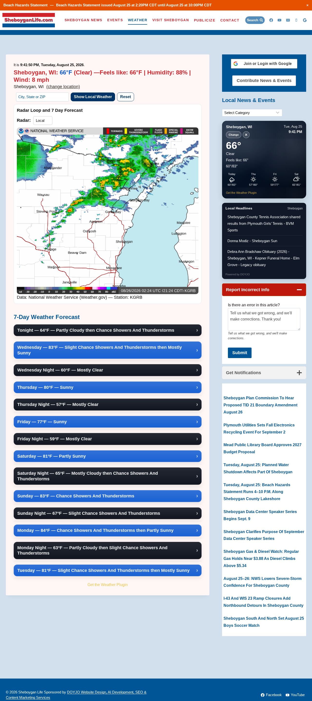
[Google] (304, 20)
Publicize (204, 20)
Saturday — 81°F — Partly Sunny (51, 456)
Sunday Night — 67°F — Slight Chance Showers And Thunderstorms (88, 513)
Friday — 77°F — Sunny (42, 421)
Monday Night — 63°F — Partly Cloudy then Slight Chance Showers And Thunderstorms (92, 550)
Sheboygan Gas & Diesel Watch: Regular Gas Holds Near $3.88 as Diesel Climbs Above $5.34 (261, 558)
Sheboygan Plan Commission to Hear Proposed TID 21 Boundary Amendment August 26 (260, 405)
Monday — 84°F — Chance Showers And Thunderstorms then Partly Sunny (95, 530)
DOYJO (245, 274)
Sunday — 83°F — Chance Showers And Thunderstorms (75, 496)
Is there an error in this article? (254, 305)
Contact (230, 20)
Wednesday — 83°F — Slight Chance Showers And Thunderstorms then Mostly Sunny (99, 350)
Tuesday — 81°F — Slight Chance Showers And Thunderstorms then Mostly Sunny (103, 570)
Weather (137, 20)
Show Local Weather (93, 97)
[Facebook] (271, 20)
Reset (125, 97)
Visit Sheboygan (170, 20)
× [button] (307, 5)
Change (234, 134)
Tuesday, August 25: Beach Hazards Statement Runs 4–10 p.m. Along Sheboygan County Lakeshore (257, 492)
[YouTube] (279, 20)
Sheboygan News (83, 20)
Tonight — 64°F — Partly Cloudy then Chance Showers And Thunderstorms (95, 330)
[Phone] (296, 20)
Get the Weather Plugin (108, 584)
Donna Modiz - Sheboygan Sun (252, 241)
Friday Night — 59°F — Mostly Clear (54, 438)
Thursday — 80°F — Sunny (45, 387)
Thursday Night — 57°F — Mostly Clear (57, 404)
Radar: (24, 120)
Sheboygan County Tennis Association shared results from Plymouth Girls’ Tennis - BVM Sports (263, 223)
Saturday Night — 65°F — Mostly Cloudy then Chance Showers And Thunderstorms (87, 476)
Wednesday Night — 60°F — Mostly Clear (60, 370)
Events (115, 20)
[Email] (288, 20)
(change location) (63, 86)
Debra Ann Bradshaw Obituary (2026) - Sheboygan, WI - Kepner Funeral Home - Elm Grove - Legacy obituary (263, 258)
